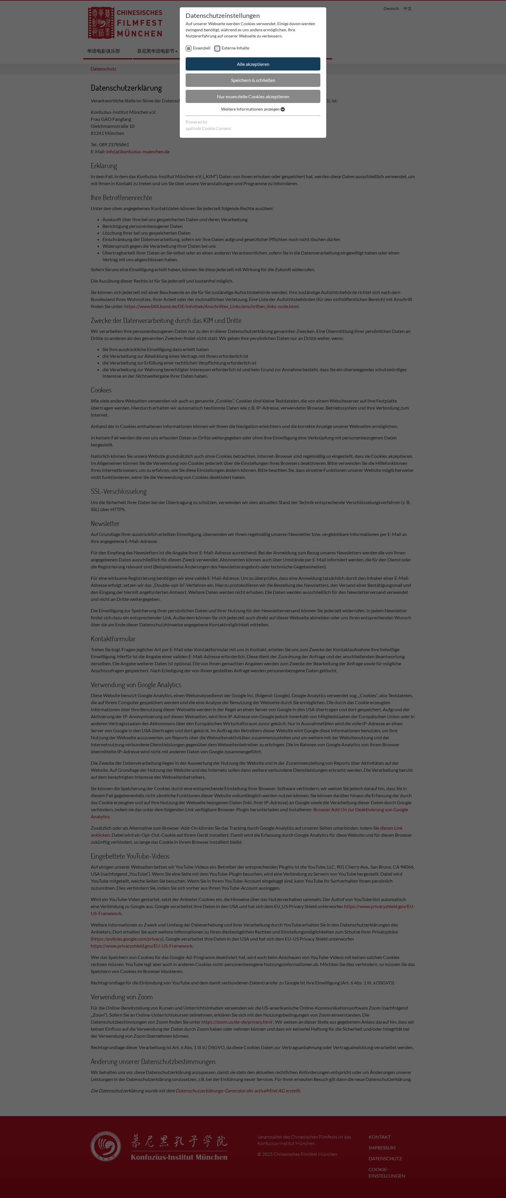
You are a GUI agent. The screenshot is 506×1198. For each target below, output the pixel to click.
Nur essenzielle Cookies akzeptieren (253, 96)
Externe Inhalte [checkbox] (235, 47)
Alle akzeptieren (253, 64)
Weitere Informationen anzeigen (251, 108)
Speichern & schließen (253, 80)
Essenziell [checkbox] (202, 47)
